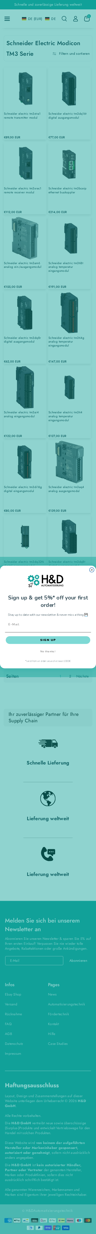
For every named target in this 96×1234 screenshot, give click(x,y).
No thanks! (48, 651)
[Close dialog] (91, 570)
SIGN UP (48, 640)
